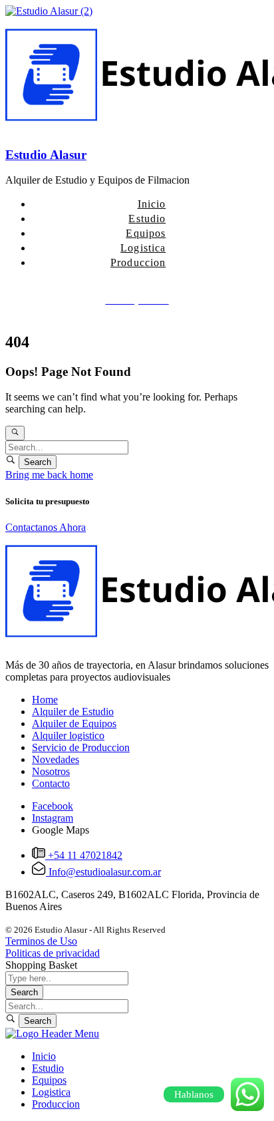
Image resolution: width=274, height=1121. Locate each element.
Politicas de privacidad (52, 953)
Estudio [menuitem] (48, 1068)
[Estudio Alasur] (48, 11)
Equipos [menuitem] (49, 1080)
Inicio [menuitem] (44, 1056)
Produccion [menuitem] (56, 1104)
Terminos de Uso (41, 941)
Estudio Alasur (45, 155)
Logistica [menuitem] (51, 1092)
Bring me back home (49, 474)
